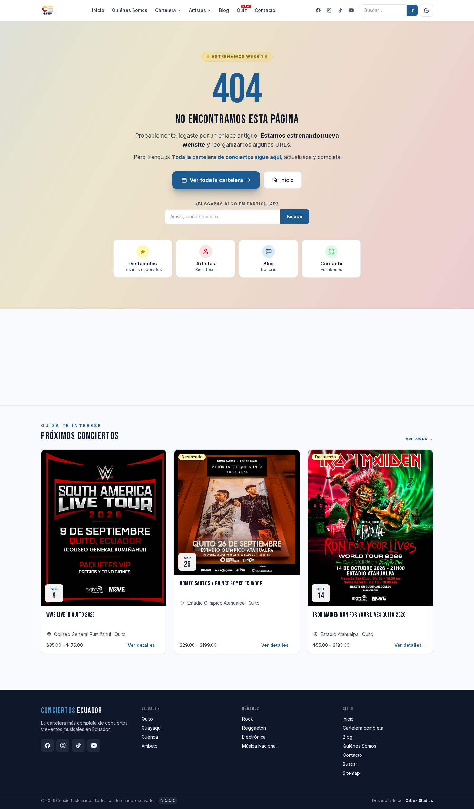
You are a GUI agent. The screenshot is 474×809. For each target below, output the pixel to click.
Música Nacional (259, 746)
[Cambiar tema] (426, 10)
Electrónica (254, 737)
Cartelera (165, 10)
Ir (412, 10)
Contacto (265, 10)
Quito (147, 719)
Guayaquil (152, 728)
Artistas (197, 10)
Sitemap (351, 773)
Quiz (242, 10)
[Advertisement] (237, 357)
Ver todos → (419, 438)
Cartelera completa (363, 728)
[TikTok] (340, 10)
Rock (247, 719)
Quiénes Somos (359, 746)
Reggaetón (254, 728)
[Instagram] (329, 10)
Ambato (150, 746)
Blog (224, 10)
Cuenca (150, 737)
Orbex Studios (419, 800)
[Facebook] (318, 10)
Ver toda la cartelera (216, 180)
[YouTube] (351, 10)
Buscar (295, 216)
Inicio (98, 10)
